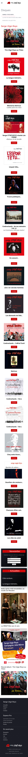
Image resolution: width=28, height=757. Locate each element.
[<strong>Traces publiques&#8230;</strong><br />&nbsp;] (14, 185)
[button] (2, 3)
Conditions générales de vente (14, 753)
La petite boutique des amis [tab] (12, 17)
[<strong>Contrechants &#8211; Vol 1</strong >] (14, 415)
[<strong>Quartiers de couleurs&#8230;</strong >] (14, 470)
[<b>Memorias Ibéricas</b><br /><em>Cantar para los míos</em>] (14, 94)
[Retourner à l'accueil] (14, 3)
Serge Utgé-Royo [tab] (8, 14)
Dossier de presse (7, 722)
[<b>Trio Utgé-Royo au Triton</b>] (14, 38)
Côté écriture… (8, 578)
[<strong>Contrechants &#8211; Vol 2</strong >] (14, 387)
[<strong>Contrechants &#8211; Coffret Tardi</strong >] (14, 331)
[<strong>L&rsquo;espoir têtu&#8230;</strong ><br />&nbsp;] (14, 155)
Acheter (14, 53)
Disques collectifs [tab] (9, 20)
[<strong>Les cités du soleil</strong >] (14, 526)
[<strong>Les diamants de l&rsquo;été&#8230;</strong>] (14, 303)
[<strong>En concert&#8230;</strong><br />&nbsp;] (14, 246)
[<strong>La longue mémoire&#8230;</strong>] (14, 66)
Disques (5, 707)
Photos (5, 724)
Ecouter (5, 734)
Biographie (6, 732)
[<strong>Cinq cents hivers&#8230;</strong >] (14, 442)
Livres (4, 708)
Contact (5, 710)
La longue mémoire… (10, 584)
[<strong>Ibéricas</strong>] (14, 359)
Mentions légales (14, 751)
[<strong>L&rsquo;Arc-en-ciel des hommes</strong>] (14, 276)
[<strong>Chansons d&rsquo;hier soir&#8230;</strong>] (14, 498)
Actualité (5, 705)
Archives (5, 740)
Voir (4, 736)
